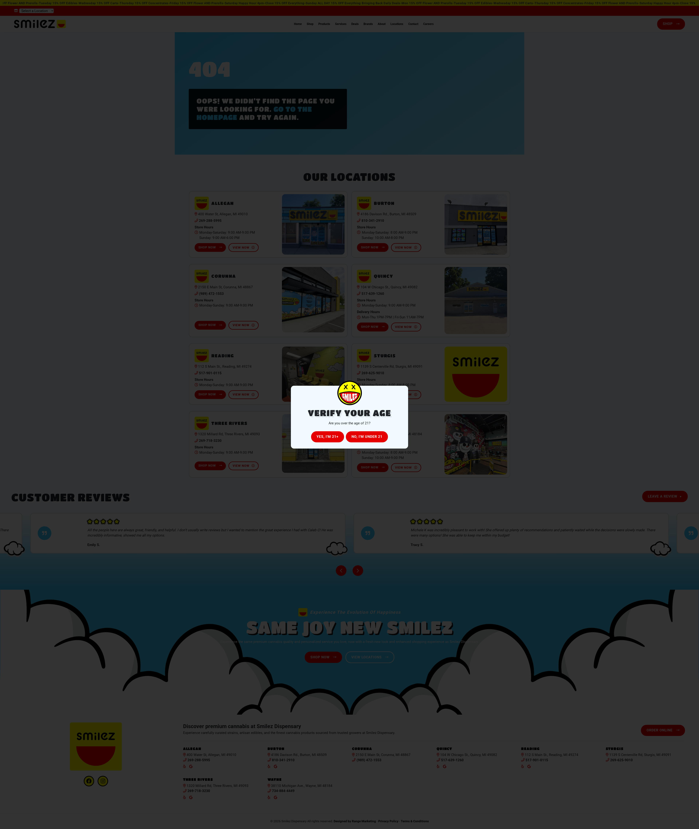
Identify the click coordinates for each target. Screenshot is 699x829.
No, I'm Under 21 (367, 437)
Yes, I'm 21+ (327, 437)
